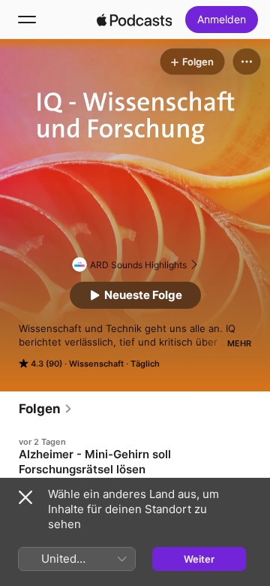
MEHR (239, 343)
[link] (46, 408)
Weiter (199, 559)
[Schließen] (25, 497)
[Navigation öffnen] (27, 19)
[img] (134, 19)
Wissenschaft (96, 363)
